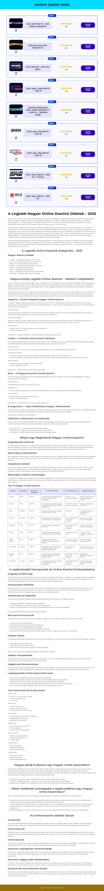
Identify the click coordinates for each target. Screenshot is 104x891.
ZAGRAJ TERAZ (88, 25)
